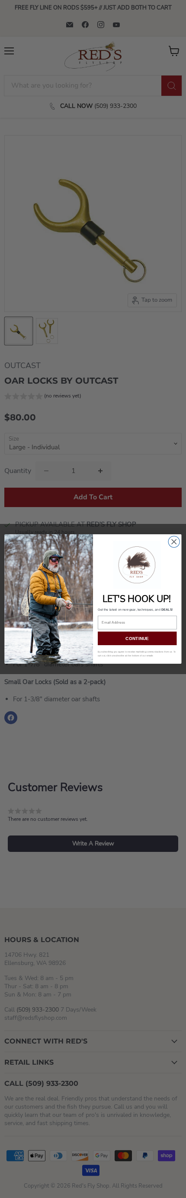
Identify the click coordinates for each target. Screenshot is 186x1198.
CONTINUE (137, 638)
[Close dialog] (174, 541)
